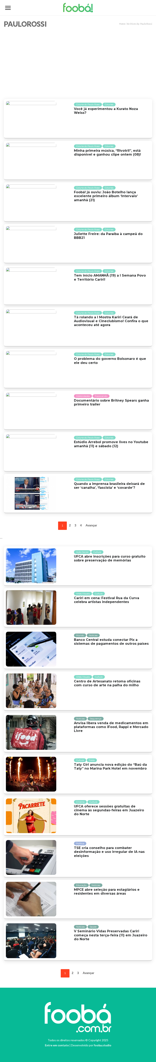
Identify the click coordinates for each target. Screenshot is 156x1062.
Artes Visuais (83, 593)
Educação (81, 885)
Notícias (93, 635)
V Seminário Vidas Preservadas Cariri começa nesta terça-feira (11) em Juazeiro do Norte (110, 935)
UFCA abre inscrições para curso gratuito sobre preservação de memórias (109, 558)
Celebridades (83, 396)
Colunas (109, 104)
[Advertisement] (78, 62)
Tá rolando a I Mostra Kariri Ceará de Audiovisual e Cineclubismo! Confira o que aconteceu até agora (111, 321)
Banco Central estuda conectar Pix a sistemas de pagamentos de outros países (111, 642)
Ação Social (82, 552)
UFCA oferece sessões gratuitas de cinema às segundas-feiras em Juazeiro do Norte (109, 810)
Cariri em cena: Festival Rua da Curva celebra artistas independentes (106, 600)
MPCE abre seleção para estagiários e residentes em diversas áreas (107, 891)
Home (122, 23)
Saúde (93, 926)
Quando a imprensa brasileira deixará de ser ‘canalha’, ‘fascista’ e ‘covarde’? (109, 486)
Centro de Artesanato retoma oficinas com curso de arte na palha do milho (107, 683)
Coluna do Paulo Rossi (88, 104)
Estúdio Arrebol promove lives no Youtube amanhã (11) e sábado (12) (111, 444)
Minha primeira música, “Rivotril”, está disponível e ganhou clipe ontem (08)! (107, 152)
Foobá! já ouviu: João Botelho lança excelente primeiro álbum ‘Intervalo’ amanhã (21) (106, 196)
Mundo (80, 635)
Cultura (97, 552)
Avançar (91, 525)
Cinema (80, 802)
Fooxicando (101, 396)
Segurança (95, 718)
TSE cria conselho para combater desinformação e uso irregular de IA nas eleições (109, 852)
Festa (92, 760)
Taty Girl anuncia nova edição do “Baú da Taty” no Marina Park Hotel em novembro (110, 766)
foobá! (78, 9)
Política (80, 843)
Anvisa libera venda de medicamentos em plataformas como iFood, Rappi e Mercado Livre (111, 727)
